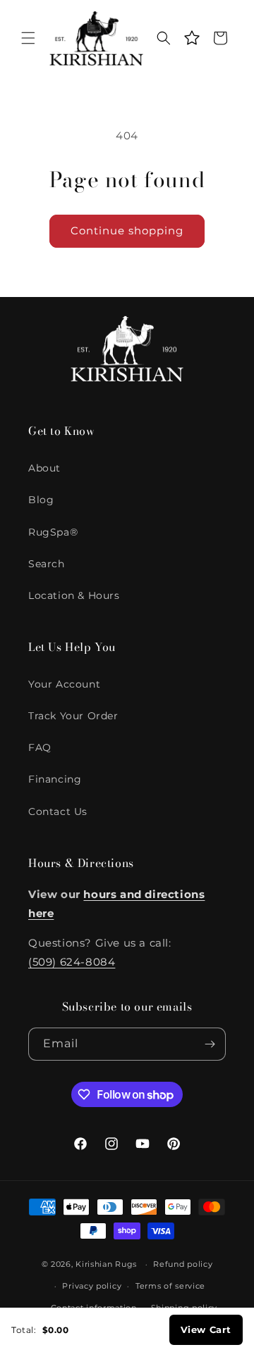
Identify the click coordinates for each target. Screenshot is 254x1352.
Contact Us (57, 811)
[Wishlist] (191, 38)
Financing (54, 779)
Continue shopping (127, 230)
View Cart (206, 1329)
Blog (41, 499)
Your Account (64, 684)
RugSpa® (53, 532)
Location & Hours (74, 595)
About (44, 468)
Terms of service (170, 1286)
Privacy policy (91, 1286)
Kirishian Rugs (106, 1264)
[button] (28, 38)
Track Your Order (73, 715)
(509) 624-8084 (71, 961)
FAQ (40, 747)
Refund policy (182, 1264)
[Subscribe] (209, 1044)
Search (46, 563)
